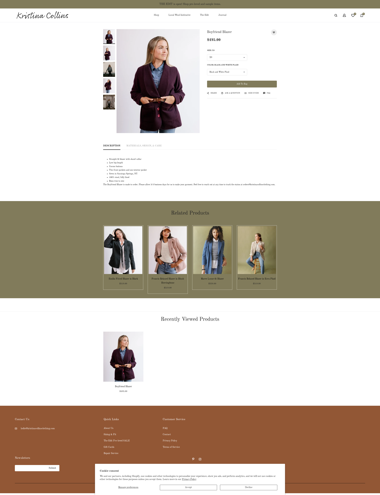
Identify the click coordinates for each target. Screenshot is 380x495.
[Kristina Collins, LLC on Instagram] (200, 459)
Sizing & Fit (110, 434)
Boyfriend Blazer (123, 386)
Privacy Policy (189, 479)
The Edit (204, 15)
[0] (353, 16)
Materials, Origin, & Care (144, 146)
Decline (248, 487)
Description (111, 146)
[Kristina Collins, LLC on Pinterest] (193, 459)
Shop (156, 15)
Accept (188, 487)
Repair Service (111, 453)
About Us (108, 428)
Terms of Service (171, 447)
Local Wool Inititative (179, 15)
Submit (52, 468)
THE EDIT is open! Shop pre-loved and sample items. (190, 4)
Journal (222, 15)
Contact (167, 434)
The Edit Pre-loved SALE (117, 441)
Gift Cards (109, 447)
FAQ (165, 428)
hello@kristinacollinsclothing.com (38, 428)
